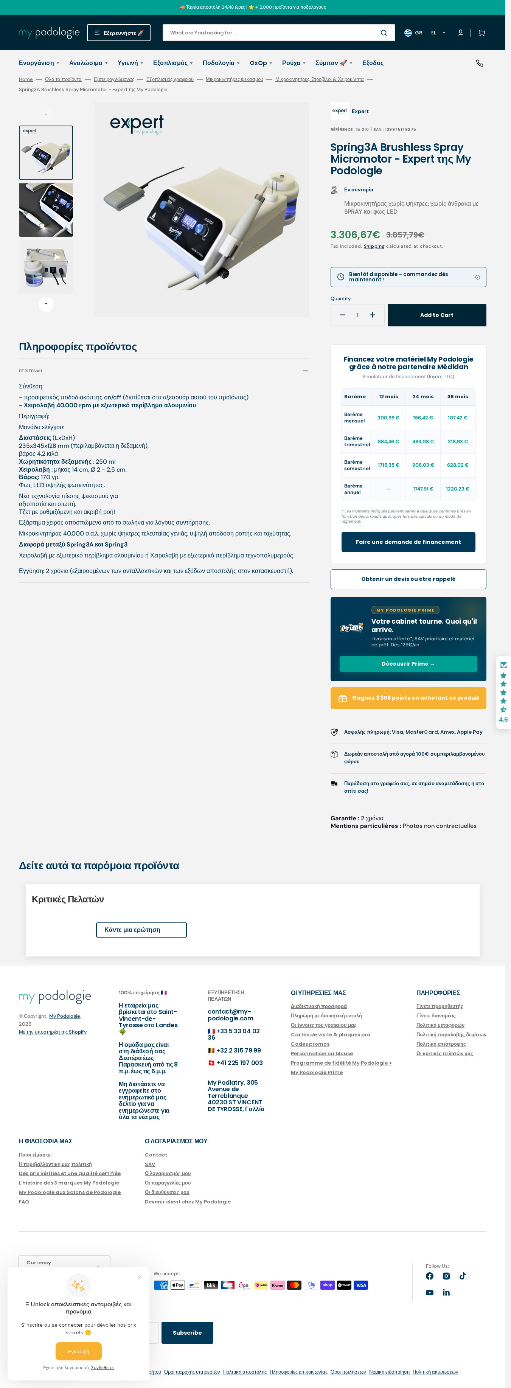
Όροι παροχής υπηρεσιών (192, 1372)
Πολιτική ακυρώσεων (435, 1372)
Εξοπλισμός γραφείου (170, 79)
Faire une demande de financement (408, 542)
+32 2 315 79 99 (238, 1050)
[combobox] (279, 32)
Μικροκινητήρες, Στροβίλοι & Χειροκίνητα (319, 79)
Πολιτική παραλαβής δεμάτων (451, 1034)
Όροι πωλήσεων (348, 1372)
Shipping (374, 246)
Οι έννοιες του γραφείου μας (324, 1025)
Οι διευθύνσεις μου (167, 1192)
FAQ (24, 1201)
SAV (150, 1164)
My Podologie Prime (317, 1072)
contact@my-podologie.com (230, 1015)
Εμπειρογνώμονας (114, 79)
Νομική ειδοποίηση (389, 1372)
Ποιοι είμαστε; (35, 1155)
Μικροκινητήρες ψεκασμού (234, 79)
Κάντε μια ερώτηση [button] (132, 930)
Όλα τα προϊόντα (63, 79)
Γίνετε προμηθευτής (439, 1006)
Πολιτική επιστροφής (441, 1044)
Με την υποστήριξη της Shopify (53, 1032)
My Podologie (64, 1016)
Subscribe (187, 1333)
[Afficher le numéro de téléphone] (479, 63)
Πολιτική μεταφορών (440, 1025)
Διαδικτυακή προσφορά (319, 1006)
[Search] (385, 33)
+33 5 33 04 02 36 (234, 1034)
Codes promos (310, 1044)
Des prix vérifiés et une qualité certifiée (70, 1173)
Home (26, 79)
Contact (156, 1155)
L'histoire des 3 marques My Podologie (69, 1182)
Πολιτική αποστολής (245, 1372)
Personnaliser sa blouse (322, 1053)
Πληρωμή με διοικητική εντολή (326, 1015)
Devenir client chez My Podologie (188, 1201)
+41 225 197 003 (239, 1063)
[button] (480, 33)
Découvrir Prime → (408, 664)
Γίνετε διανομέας (436, 1015)
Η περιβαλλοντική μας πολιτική (55, 1164)
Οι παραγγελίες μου (168, 1182)
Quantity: (341, 299)
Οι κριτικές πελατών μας (444, 1053)
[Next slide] (46, 304)
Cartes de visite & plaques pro (330, 1034)
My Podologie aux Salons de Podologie (70, 1192)
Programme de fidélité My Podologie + (341, 1063)
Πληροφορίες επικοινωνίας (299, 1372)
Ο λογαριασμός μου (168, 1173)
